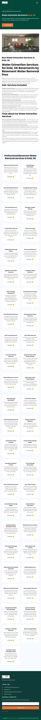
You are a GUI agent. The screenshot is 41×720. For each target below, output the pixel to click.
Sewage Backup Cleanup (30, 188)
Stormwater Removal (11, 207)
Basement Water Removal (11, 188)
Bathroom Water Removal (11, 588)
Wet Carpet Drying (30, 484)
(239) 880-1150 (8, 25)
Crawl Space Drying (30, 398)
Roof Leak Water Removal (11, 484)
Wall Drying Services (30, 567)
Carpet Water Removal (11, 228)
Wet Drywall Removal (30, 249)
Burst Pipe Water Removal (11, 314)
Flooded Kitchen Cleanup (30, 291)
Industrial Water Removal (11, 419)
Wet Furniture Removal (11, 335)
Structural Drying (30, 228)
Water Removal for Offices (30, 525)
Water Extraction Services (11, 165)
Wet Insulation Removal (30, 588)
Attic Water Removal (30, 335)
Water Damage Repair (30, 629)
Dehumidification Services (11, 377)
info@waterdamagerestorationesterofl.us (13, 692)
